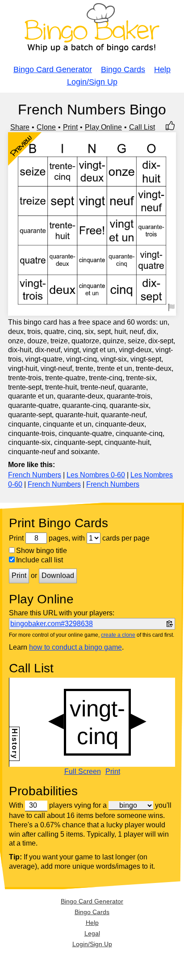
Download (58, 575)
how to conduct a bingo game (75, 647)
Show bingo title (41, 550)
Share (19, 127)
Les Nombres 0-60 (96, 475)
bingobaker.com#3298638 (51, 623)
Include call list (39, 560)
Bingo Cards (123, 69)
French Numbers (34, 475)
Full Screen (82, 771)
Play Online (103, 127)
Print (70, 127)
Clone (46, 127)
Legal (92, 933)
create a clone (118, 635)
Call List (142, 127)
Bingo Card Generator (52, 69)
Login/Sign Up (92, 81)
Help (162, 69)
